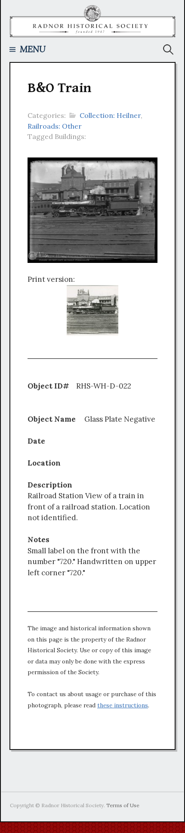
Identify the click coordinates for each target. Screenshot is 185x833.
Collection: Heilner (110, 115)
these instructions (122, 705)
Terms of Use (122, 805)
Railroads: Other (55, 126)
